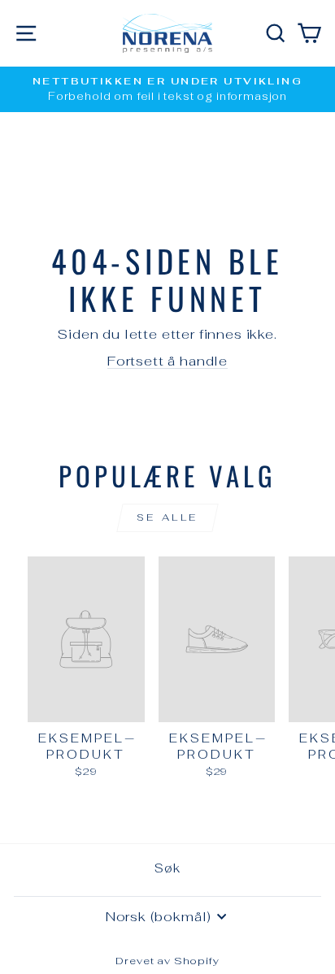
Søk (167, 868)
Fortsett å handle (167, 361)
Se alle (167, 517)
